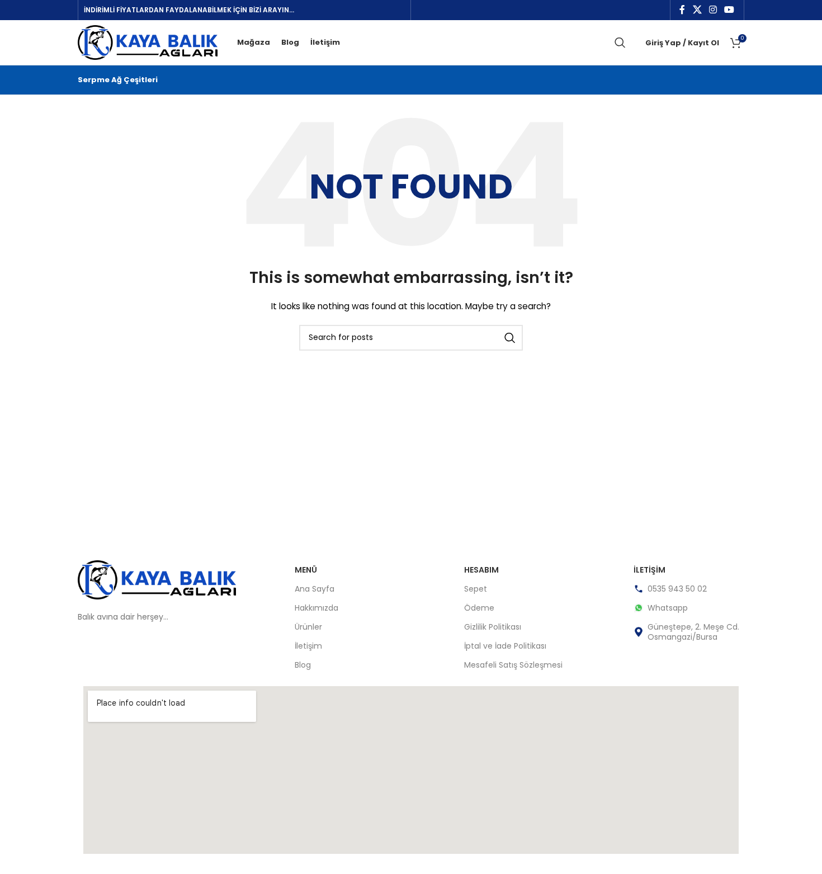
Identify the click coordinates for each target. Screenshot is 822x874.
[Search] (620, 42)
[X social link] (697, 9)
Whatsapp (668, 607)
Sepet (475, 588)
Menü (306, 569)
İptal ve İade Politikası (505, 645)
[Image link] (157, 579)
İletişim (308, 645)
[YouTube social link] (729, 9)
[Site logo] (148, 42)
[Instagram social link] (712, 9)
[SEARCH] (510, 338)
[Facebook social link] (682, 9)
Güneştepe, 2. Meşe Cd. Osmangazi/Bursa (693, 631)
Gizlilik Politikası (492, 626)
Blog (303, 664)
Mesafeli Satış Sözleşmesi (513, 664)
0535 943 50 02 (677, 588)
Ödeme (479, 607)
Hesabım (481, 569)
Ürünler (308, 626)
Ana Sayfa (314, 588)
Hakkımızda (316, 607)
